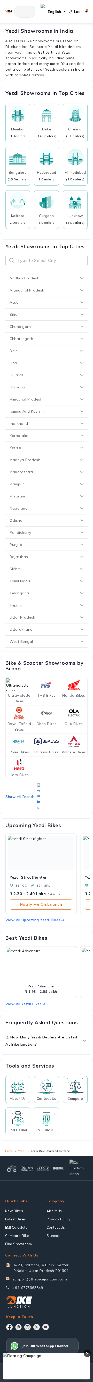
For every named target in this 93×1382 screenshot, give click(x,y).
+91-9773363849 (28, 1287)
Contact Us (56, 1227)
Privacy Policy (59, 1219)
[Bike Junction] (8, 11)
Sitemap (54, 1236)
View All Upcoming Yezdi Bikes (32, 920)
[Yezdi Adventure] (41, 966)
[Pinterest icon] (18, 1327)
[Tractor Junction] (12, 1168)
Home (9, 1151)
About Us (54, 1211)
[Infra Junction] (59, 1168)
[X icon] (36, 1327)
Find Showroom (18, 1244)
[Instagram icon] (27, 1327)
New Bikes (14, 1211)
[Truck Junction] (27, 1168)
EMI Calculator (17, 1227)
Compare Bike (17, 1236)
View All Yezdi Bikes (23, 1004)
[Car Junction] (78, 1168)
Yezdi (22, 1151)
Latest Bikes (15, 1219)
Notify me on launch (41, 904)
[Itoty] (43, 1168)
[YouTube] (45, 1327)
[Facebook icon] (9, 1327)
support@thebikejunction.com (40, 1279)
